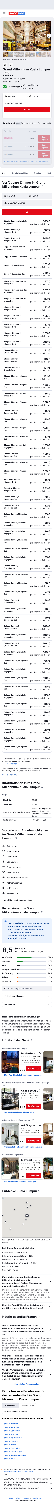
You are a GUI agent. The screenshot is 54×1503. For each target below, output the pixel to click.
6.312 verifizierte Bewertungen (30, 86)
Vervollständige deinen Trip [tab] (16, 1411)
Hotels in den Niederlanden (14, 1455)
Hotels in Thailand (10, 1441)
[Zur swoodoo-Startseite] (17, 13)
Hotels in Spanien (10, 1434)
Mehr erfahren (11, 764)
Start (11, 1498)
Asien (18, 1498)
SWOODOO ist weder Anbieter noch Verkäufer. (26, 1479)
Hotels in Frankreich (11, 1448)
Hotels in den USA (10, 1424)
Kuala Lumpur (37, 1498)
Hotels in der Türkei (11, 1427)
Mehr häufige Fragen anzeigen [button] (27, 1384)
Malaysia (26, 1498)
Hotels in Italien (9, 1445)
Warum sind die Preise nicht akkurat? (21, 1488)
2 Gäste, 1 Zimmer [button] (13, 103)
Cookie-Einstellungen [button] (10, 775)
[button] (4, 13)
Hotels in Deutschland (12, 1438)
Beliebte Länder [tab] (10, 1406)
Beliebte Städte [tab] (27, 1406)
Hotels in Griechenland (12, 1452)
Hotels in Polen (9, 1459)
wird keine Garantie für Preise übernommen (19, 1471)
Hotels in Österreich (11, 1431)
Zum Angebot (33, 1069)
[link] (23, 1075)
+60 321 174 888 (11, 81)
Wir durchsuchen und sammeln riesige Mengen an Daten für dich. (26, 1483)
